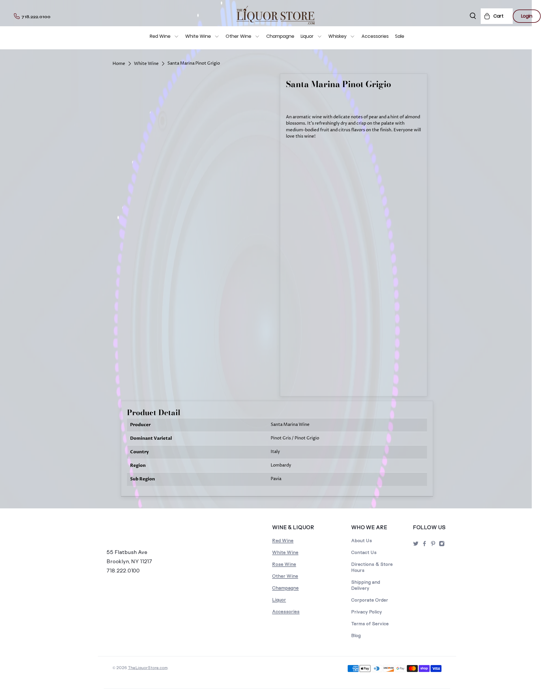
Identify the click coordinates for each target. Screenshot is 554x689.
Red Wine (160, 36)
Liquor (307, 36)
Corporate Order (369, 600)
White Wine (198, 36)
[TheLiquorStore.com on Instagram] (442, 545)
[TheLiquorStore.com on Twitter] (416, 545)
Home (119, 63)
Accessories (375, 36)
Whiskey (337, 36)
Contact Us (364, 552)
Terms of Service (370, 623)
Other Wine (238, 36)
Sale (399, 36)
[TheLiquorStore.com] (146, 535)
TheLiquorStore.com (147, 667)
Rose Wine (284, 564)
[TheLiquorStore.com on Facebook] (424, 545)
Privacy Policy (366, 612)
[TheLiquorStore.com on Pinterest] (433, 545)
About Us (361, 540)
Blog (356, 635)
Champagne (280, 36)
